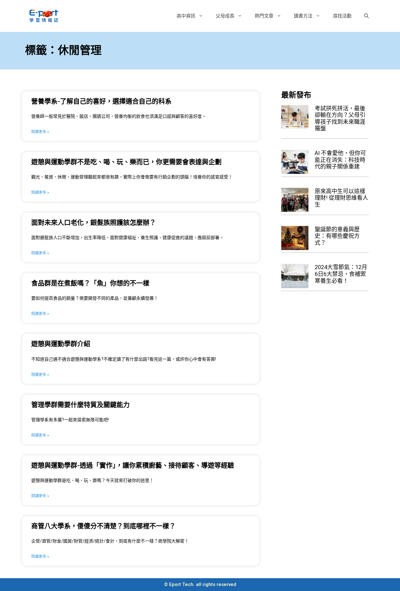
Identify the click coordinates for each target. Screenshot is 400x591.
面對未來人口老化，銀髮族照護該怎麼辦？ (93, 222)
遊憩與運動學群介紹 (60, 344)
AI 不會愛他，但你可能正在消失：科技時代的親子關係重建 (340, 160)
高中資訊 (186, 16)
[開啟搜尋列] (366, 16)
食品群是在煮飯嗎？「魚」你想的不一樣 (90, 283)
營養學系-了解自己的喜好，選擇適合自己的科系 (101, 101)
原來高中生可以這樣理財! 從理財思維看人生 (341, 198)
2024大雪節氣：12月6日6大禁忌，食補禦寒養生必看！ (341, 274)
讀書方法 (303, 16)
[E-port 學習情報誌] (43, 15)
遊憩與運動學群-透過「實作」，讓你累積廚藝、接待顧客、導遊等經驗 (132, 465)
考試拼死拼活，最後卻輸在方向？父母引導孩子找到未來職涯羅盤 (340, 118)
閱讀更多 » (40, 132)
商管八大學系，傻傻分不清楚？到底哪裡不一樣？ (103, 526)
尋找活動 (342, 16)
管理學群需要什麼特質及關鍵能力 (80, 404)
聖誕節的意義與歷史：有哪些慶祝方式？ (337, 236)
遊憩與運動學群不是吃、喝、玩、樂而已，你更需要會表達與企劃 (126, 162)
